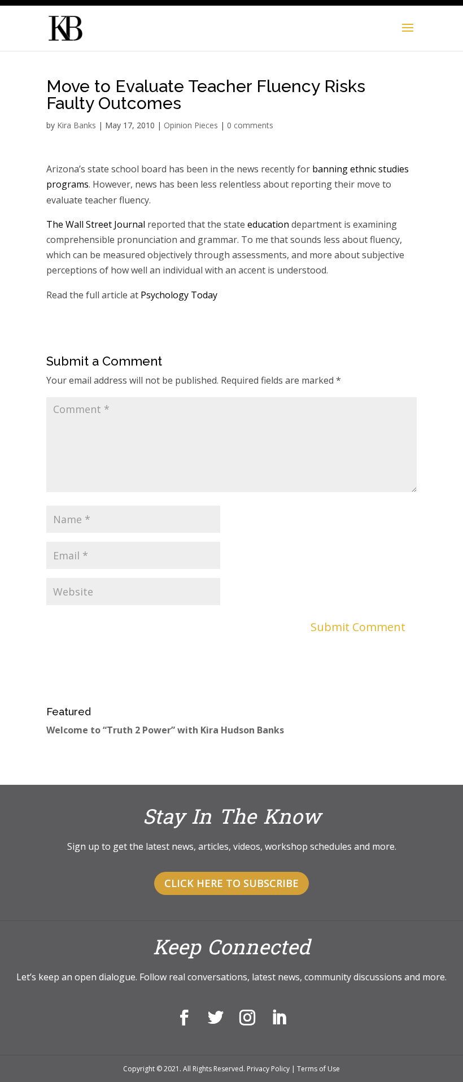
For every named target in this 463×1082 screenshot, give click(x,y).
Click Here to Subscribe (231, 883)
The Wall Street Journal (95, 224)
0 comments (250, 125)
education (268, 224)
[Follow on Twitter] (215, 1017)
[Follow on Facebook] (184, 1017)
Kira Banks (76, 125)
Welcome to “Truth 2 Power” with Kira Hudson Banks (165, 730)
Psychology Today (179, 295)
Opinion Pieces (191, 125)
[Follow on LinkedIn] (279, 1017)
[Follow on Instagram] (247, 1017)
